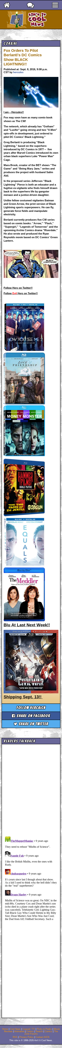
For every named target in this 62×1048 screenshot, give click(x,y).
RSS (15, 1037)
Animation (19, 1031)
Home (5, 1029)
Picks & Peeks (44, 1029)
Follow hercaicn (31, 708)
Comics (30, 1031)
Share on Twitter (33, 724)
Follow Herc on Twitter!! (18, 287)
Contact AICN (42, 1037)
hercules (18, 72)
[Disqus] (31, 878)
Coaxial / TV (29, 1029)
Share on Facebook (33, 716)
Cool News (15, 1029)
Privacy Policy (26, 1037)
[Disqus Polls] (31, 789)
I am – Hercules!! (14, 112)
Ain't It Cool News (37, 19)
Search (39, 1031)
